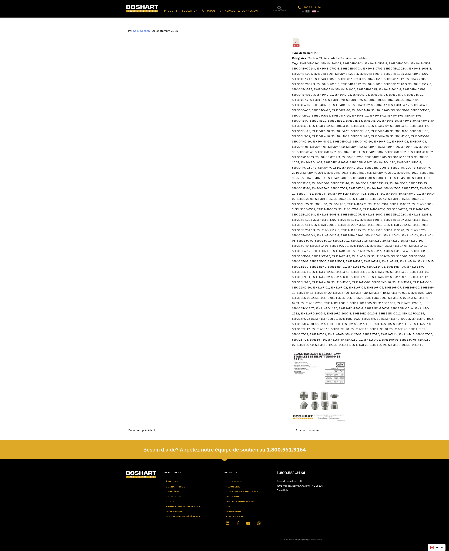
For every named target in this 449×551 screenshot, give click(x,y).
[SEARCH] (279, 8)
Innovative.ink (317, 539)
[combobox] (436, 547)
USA (319, 11)
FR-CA (439, 547)
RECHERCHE (279, 11)
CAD (303, 11)
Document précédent (140, 430)
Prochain (310, 430)
